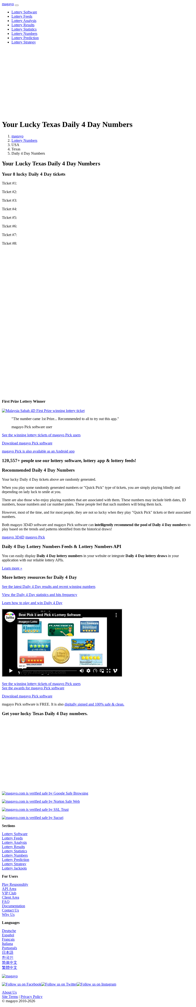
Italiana (7, 944)
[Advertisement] (98, 81)
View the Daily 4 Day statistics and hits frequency (39, 595)
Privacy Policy (32, 997)
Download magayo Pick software (27, 443)
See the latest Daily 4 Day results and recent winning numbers (48, 587)
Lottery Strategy (23, 42)
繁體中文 (9, 967)
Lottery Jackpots (14, 868)
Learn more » (12, 568)
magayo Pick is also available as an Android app (38, 451)
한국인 (7, 957)
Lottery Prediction (25, 38)
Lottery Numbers (24, 34)
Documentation (13, 906)
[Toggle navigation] (17, 5)
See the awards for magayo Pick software (33, 688)
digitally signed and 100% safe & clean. (94, 704)
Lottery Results (22, 25)
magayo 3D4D (13, 537)
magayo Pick (35, 537)
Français (8, 939)
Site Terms (10, 997)
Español (8, 935)
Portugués (9, 948)
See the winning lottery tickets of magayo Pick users (41, 435)
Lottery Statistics (24, 29)
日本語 (7, 952)
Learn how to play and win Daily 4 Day (32, 603)
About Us (9, 992)
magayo (8, 4)
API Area (9, 889)
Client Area (10, 897)
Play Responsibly (15, 884)
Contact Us (10, 910)
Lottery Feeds (21, 16)
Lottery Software (24, 12)
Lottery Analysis (23, 21)
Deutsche (9, 931)
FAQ (6, 902)
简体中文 (9, 962)
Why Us (8, 914)
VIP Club (9, 893)
